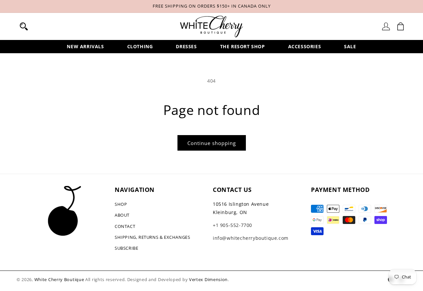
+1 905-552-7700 (232, 225)
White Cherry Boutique (59, 279)
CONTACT (125, 226)
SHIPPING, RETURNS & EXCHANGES (152, 237)
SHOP (121, 204)
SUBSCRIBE (126, 248)
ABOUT (122, 215)
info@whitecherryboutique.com (250, 238)
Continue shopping (211, 143)
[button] (24, 26)
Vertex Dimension (208, 279)
